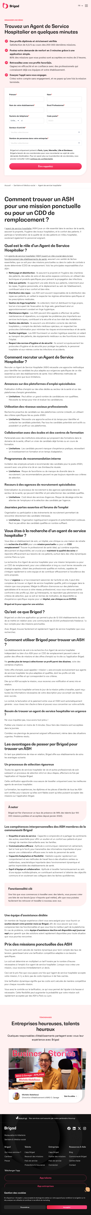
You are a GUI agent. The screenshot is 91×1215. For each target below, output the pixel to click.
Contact (72, 1165)
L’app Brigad (30, 1152)
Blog (71, 1152)
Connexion (53, 1165)
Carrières (8, 1156)
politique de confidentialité (41, 159)
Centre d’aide (74, 1161)
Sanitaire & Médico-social (15, 1139)
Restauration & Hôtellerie (15, 1135)
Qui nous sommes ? (13, 1152)
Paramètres (24, 1207)
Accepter (66, 1207)
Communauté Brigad (77, 1156)
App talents (45, 1178)
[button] (79, 5)
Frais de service (31, 1161)
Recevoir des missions (34, 1156)
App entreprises (45, 1186)
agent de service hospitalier (19, 228)
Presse (7, 1161)
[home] (11, 6)
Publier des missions (57, 1156)
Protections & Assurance (35, 1165)
